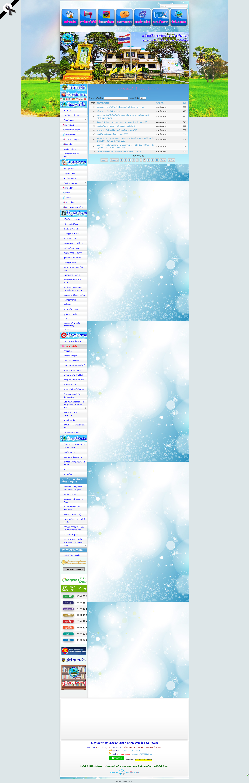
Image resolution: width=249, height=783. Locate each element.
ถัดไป (163, 160)
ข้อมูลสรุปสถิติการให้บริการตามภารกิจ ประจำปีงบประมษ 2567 (122, 122)
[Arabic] (64, 99)
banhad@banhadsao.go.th (129, 751)
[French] (72, 99)
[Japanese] (79, 99)
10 (157, 160)
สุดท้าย (171, 160)
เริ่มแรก (104, 160)
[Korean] (82, 99)
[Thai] (61, 99)
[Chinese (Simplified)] (66, 99)
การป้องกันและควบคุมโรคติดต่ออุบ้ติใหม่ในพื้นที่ (116, 126)
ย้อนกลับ (114, 160)
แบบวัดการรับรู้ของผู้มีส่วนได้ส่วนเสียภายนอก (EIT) (117, 130)
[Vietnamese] (85, 99)
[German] (74, 99)
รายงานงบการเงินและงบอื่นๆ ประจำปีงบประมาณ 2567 (119, 152)
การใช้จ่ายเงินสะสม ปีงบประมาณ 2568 (112, 134)
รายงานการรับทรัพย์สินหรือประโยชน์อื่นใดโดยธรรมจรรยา (120, 107)
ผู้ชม (184, 103)
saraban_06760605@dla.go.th (142, 754)
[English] (69, 99)
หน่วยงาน (160, 103)
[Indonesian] (77, 99)
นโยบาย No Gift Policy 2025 (108, 111)
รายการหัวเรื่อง (103, 103)
